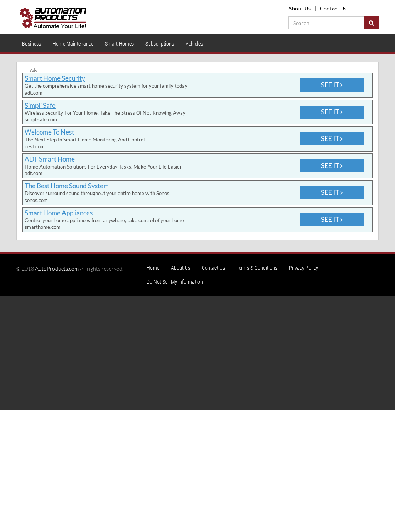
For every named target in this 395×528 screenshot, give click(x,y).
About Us (299, 8)
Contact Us (333, 8)
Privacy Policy (303, 268)
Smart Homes (119, 44)
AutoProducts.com (57, 268)
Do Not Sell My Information (175, 282)
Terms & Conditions (256, 268)
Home (153, 268)
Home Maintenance (72, 44)
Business (31, 44)
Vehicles (194, 44)
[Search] (371, 22)
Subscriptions (159, 44)
